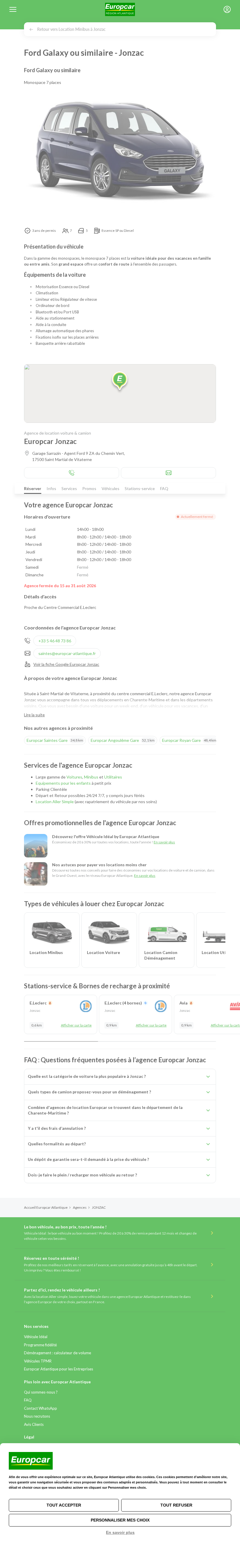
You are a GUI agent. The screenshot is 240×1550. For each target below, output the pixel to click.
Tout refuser (176, 1505)
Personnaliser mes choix (120, 1520)
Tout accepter (64, 1505)
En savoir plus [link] (120, 1532)
